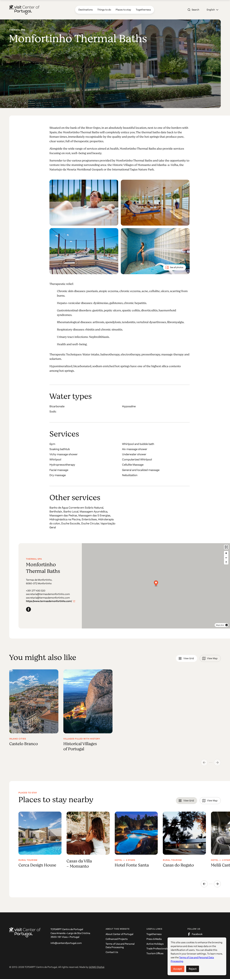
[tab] (186, 658)
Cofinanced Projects (117, 939)
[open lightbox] (83, 203)
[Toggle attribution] (226, 625)
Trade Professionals (157, 948)
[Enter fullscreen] (226, 547)
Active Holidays (155, 944)
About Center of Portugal (119, 934)
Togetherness (154, 934)
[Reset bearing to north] (226, 562)
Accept (177, 969)
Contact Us (112, 952)
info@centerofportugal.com (66, 943)
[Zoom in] (226, 553)
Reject (193, 969)
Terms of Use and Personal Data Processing (120, 945)
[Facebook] (28, 609)
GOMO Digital (96, 967)
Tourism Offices (155, 953)
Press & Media (154, 939)
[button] (212, 10)
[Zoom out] (226, 557)
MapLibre (220, 625)
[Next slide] (217, 883)
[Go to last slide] (204, 883)
